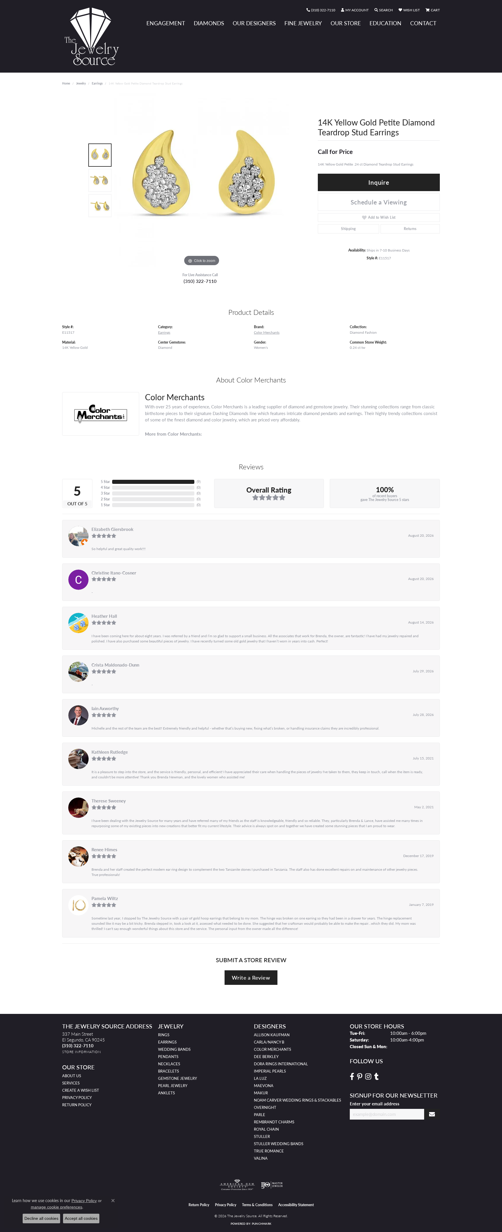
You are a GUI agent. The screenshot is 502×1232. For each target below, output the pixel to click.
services (71, 1083)
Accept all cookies (81, 1218)
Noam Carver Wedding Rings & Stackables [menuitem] (297, 1100)
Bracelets (168, 1071)
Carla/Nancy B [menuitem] (269, 1042)
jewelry (81, 83)
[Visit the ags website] (237, 1185)
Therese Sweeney (109, 801)
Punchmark (261, 1224)
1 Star (105, 504)
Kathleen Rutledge (110, 752)
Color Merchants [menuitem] (272, 1049)
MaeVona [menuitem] (263, 1085)
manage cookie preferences (56, 1207)
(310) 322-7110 (200, 281)
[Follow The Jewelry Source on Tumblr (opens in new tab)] (376, 1076)
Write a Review (251, 977)
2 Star (105, 499)
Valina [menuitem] (261, 1158)
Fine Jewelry (303, 23)
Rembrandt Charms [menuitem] (274, 1122)
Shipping (348, 228)
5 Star (105, 481)
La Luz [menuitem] (260, 1078)
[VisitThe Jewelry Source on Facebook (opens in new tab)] (352, 1076)
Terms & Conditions (257, 1204)
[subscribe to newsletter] (432, 1114)
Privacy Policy (77, 1097)
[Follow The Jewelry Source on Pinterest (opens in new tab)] (359, 1076)
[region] (201, 180)
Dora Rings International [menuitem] (281, 1063)
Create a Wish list (80, 1090)
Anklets (166, 1092)
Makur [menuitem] (261, 1092)
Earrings (97, 83)
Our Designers (254, 23)
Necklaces (169, 1063)
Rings (163, 1034)
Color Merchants (266, 332)
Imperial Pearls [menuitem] (270, 1071)
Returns (410, 228)
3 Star (105, 493)
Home (66, 83)
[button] (355, 10)
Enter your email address (374, 1104)
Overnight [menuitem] (265, 1107)
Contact (423, 23)
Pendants (168, 1056)
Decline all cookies (41, 1218)
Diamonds (209, 23)
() (198, 481)
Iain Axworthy (105, 708)
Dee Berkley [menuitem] (266, 1056)
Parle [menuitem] (259, 1114)
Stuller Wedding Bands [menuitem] (278, 1143)
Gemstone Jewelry (177, 1078)
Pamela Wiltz (105, 898)
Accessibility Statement (296, 1204)
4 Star (105, 487)
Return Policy (77, 1104)
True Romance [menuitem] (269, 1151)
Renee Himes (104, 849)
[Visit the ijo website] (272, 1185)
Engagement (165, 23)
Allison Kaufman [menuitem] (272, 1034)
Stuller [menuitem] (262, 1136)
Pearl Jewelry (172, 1085)
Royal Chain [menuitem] (266, 1129)
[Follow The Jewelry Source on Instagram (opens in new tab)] (368, 1076)
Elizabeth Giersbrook (112, 529)
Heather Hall (104, 616)
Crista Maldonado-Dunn (115, 665)
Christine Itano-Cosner (114, 573)
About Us (71, 1075)
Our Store (346, 23)
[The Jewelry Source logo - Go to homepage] (94, 36)
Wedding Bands (174, 1049)
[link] (320, 10)
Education (385, 23)
